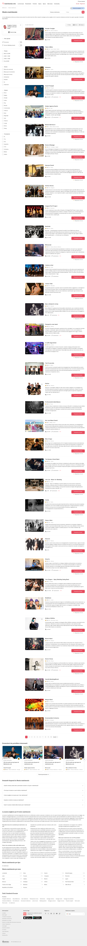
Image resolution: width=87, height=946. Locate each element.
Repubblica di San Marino (7, 887)
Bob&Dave (48, 598)
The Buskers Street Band (52, 459)
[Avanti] (84, 759)
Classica (6, 120)
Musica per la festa (8, 74)
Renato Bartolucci (50, 124)
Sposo (44, 3)
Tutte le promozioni (43, 774)
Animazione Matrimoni (6, 900)
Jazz (5, 118)
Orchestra (6, 149)
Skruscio (47, 539)
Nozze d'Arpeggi (49, 145)
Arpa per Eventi (49, 165)
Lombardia (4, 873)
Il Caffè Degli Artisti (50, 343)
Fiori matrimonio (16, 900)
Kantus (47, 383)
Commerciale (7, 108)
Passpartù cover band (51, 324)
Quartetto (6, 144)
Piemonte (67, 876)
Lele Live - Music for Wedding (53, 479)
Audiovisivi (6, 84)
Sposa (39, 3)
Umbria (45, 881)
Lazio (3, 876)
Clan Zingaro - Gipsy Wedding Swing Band (57, 579)
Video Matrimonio (16, 898)
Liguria (66, 878)
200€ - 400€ (7, 56)
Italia (70, 913)
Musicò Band (48, 638)
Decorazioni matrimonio (26, 900)
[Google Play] (37, 918)
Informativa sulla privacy (7, 918)
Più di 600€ (6, 61)
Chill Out (6, 110)
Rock (5, 113)
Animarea (48, 67)
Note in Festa (49, 659)
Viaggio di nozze (60, 900)
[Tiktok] (59, 913)
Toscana (25, 876)
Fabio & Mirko (49, 47)
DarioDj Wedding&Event (52, 679)
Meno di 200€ (7, 53)
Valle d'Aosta (68, 884)
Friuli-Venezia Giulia (69, 881)
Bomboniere (42, 898)
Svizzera (25, 887)
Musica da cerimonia (8, 69)
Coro (5, 146)
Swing (5, 128)
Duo (5, 141)
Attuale (5, 98)
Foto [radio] (76, 24)
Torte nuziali (77, 900)
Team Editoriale (5, 931)
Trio (5, 139)
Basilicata (25, 884)
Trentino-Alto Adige (6, 884)
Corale (5, 123)
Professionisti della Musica (52, 402)
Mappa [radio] (82, 24)
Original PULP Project (51, 206)
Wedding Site (5, 935)
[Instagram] (54, 913)
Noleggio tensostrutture (68, 898)
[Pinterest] (51, 913)
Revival (5, 105)
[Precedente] (2, 759)
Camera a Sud (49, 265)
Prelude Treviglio (50, 28)
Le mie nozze (21, 3)
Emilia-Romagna (68, 873)
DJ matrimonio (5, 865)
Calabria (25, 878)
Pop (5, 103)
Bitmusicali (48, 245)
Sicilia (24, 873)
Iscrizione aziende (6, 927)
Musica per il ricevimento (9, 72)
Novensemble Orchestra (52, 718)
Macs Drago (48, 439)
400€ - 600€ (7, 58)
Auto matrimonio (24, 898)
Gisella (47, 500)
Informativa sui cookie (6, 920)
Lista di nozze (35, 900)
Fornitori (35, 3)
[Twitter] (48, 913)
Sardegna (25, 881)
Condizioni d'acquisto (6, 916)
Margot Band (49, 699)
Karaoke (6, 79)
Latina (5, 100)
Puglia (3, 878)
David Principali (49, 86)
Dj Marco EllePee (50, 618)
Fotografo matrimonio (6, 898)
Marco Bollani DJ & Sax (51, 304)
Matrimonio (4, 7)
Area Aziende (82, 1)
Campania (46, 876)
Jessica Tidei (48, 283)
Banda (5, 151)
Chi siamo (4, 929)
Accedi (77, 3)
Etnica (5, 125)
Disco (5, 92)
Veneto (46, 873)
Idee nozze (49, 3)
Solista (5, 154)
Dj (4, 82)
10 (51, 737)
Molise (45, 884)
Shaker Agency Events (51, 106)
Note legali (4, 914)
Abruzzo (4, 881)
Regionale (6, 115)
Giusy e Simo (48, 520)
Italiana (5, 95)
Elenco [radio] (69, 24)
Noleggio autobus (50, 898)
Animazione (6, 77)
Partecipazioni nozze (34, 898)
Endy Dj (47, 559)
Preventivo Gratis (78, 40)
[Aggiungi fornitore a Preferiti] (42, 29)
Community (56, 3)
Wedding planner (43, 900)
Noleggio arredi (59, 898)
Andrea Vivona (49, 186)
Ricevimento (28, 3)
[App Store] (27, 918)
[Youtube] (57, 913)
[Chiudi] (20, 25)
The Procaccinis (49, 363)
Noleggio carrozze (52, 900)
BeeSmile (47, 226)
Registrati (82, 3)
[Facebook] (45, 913)
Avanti (54, 737)
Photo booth (4, 902)
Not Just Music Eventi (51, 420)
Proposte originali (69, 900)
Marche (45, 878)
